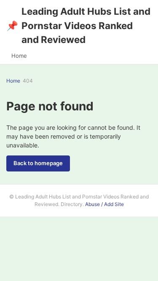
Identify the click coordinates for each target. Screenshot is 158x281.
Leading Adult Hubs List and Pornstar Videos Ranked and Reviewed (78, 25)
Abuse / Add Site (104, 204)
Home (19, 55)
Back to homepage (38, 163)
